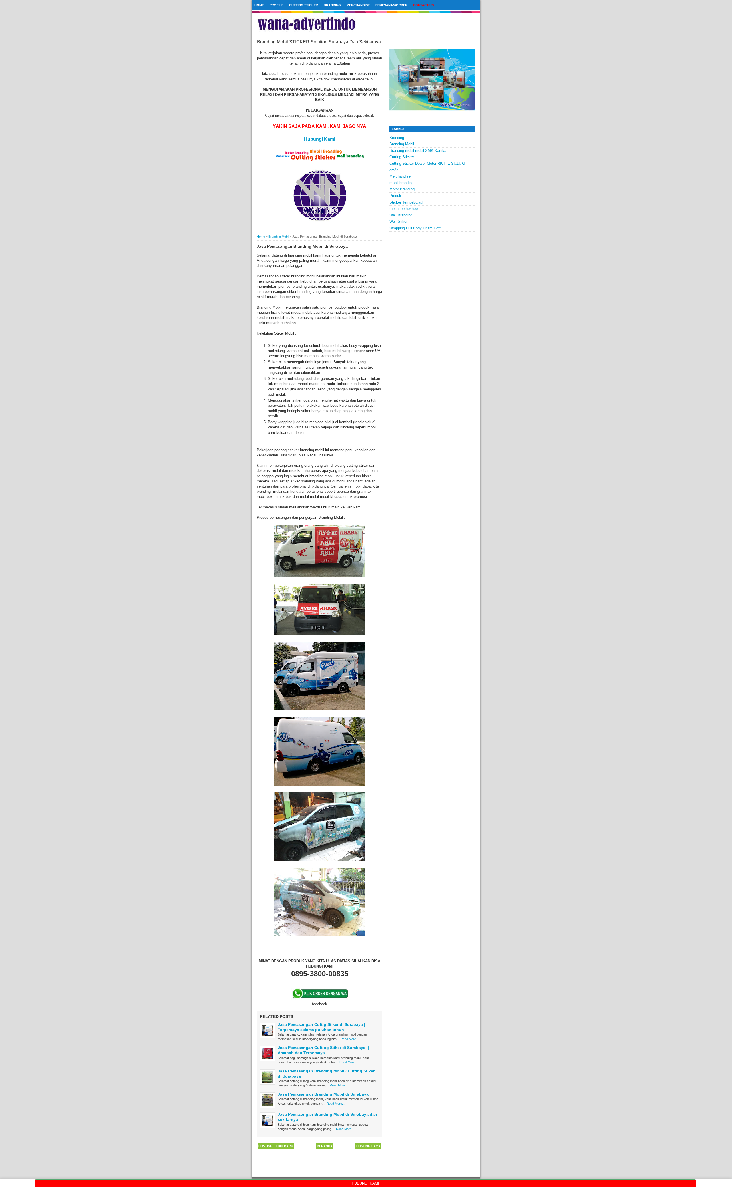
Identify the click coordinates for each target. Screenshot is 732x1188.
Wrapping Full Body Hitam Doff (415, 228)
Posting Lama (368, 1146)
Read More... (350, 1039)
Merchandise (358, 5)
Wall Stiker (398, 221)
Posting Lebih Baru (275, 1146)
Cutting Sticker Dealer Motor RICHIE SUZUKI (427, 163)
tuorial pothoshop (403, 208)
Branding (332, 5)
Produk (395, 196)
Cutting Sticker (303, 5)
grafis (394, 170)
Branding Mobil (401, 144)
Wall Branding (400, 215)
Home (259, 5)
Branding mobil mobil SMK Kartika (417, 150)
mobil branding (401, 183)
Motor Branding (402, 189)
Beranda (325, 1146)
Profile (276, 5)
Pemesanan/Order (391, 5)
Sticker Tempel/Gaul (406, 202)
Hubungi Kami (319, 139)
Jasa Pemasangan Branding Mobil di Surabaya (323, 1094)
